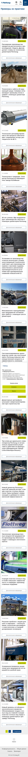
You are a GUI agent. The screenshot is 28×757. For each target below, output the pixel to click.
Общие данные (21, 749)
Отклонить (13, 387)
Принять (14, 391)
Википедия (17, 751)
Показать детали (14, 383)
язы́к (16, 4)
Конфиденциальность (8, 749)
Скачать (9, 751)
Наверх (14, 741)
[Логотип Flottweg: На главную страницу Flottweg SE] (5, 3)
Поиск (20, 4)
